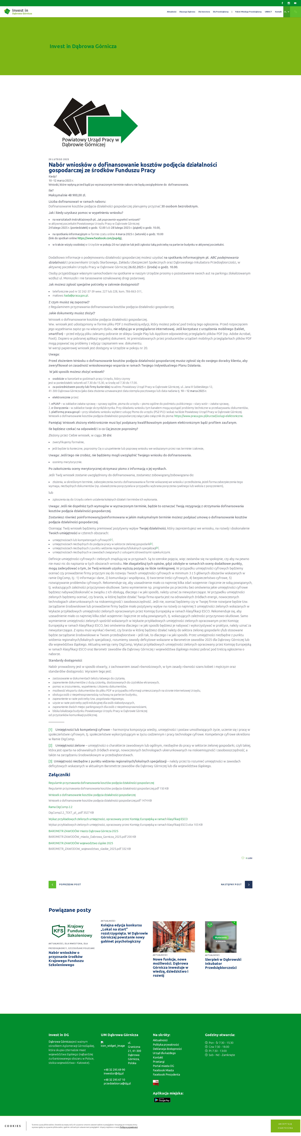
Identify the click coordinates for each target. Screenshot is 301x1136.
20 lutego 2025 (59, 159)
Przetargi (158, 1061)
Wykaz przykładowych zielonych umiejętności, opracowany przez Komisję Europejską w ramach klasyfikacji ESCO (118, 819)
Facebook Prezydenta (166, 1074)
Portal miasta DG (163, 1065)
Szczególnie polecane (81, 948)
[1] (50, 729)
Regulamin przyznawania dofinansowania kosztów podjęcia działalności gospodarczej (101, 782)
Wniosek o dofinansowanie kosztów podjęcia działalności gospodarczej (92, 794)
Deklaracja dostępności (167, 1048)
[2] (50, 745)
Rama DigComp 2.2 (60, 806)
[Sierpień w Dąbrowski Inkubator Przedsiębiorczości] (229, 937)
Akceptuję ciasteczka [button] (285, 1126)
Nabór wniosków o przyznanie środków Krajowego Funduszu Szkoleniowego (66, 959)
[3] (50, 761)
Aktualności (56, 944)
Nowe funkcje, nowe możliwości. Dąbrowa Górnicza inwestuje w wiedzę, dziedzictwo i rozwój (170, 967)
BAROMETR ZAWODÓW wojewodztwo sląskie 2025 (81, 843)
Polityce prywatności (129, 1127)
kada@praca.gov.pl (76, 295)
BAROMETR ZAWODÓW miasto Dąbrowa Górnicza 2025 (83, 831)
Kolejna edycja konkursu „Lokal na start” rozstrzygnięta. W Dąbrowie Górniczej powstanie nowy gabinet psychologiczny (124, 933)
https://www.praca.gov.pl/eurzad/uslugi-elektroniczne (208, 415)
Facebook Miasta (163, 1070)
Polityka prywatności (166, 1044)
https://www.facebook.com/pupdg (99, 238)
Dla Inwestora (73, 944)
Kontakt (158, 1057)
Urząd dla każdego (164, 1053)
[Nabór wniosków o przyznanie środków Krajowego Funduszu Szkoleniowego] (72, 931)
